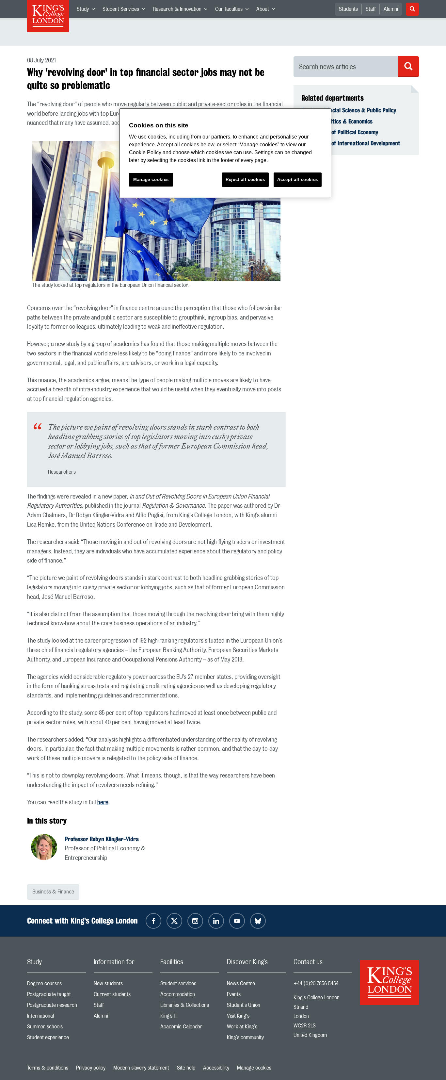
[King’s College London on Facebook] (153, 921)
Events (256, 996)
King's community (256, 1039)
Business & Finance (53, 891)
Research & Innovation (182, 10)
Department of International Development (350, 143)
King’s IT (189, 1017)
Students (348, 9)
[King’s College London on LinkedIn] (216, 921)
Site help (186, 1068)
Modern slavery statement (141, 1068)
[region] (225, 153)
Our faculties (233, 10)
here (102, 803)
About (267, 10)
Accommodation (189, 996)
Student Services (126, 10)
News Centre (256, 985)
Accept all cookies (297, 179)
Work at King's (256, 1028)
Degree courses (56, 985)
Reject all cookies (245, 179)
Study (88, 10)
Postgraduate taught (56, 996)
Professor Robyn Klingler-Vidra (102, 839)
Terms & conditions (47, 1068)
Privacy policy (90, 1068)
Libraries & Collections (189, 1007)
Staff (371, 9)
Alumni (391, 9)
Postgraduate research (56, 1007)
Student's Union (256, 1007)
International (56, 1017)
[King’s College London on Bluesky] (258, 921)
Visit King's (256, 1017)
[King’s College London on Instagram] (195, 921)
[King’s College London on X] (174, 921)
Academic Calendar (189, 1028)
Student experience (56, 1039)
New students (123, 985)
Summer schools (56, 1028)
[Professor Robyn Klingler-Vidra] (48, 848)
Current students (123, 996)
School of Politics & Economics (337, 121)
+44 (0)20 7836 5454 (316, 983)
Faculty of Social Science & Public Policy (348, 110)
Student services (189, 985)
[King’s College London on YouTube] (237, 921)
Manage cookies (254, 1068)
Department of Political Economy (339, 132)
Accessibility (216, 1068)
